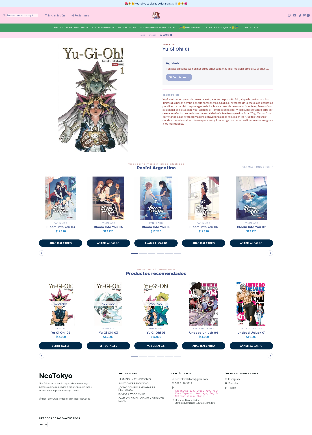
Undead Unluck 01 (251, 332)
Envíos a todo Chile (131, 394)
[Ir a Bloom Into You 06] (203, 198)
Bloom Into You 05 (156, 227)
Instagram (234, 379)
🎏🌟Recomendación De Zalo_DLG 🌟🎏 (208, 27)
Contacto (250, 27)
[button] (60, 243)
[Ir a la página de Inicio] (156, 15)
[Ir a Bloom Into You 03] (60, 198)
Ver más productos (256, 167)
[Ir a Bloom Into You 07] (251, 198)
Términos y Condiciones (134, 379)
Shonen (152, 35)
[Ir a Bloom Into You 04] (108, 198)
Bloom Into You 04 (108, 227)
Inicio (58, 27)
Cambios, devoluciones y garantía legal (141, 399)
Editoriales (75, 27)
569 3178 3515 (183, 383)
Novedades (127, 27)
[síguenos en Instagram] (289, 15)
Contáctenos (180, 77)
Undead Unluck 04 (203, 332)
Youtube (233, 383)
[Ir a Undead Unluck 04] (203, 304)
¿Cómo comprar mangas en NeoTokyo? (136, 388)
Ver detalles (61, 345)
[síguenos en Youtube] (294, 15)
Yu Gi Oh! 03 (108, 332)
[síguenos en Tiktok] (300, 15)
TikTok (232, 388)
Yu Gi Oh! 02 (60, 332)
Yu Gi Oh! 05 (156, 332)
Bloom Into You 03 (60, 227)
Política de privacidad (133, 383)
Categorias (101, 27)
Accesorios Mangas (155, 27)
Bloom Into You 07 (251, 227)
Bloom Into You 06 (203, 227)
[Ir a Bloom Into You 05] (156, 198)
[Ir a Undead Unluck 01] (251, 304)
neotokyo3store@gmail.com (191, 379)
